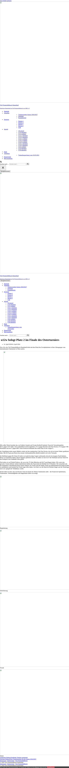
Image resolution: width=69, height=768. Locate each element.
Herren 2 (20, 126)
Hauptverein (7, 157)
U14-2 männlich (23, 145)
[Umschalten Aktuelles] (31, 285)
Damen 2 (21, 123)
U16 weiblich (22, 147)
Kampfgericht (22, 118)
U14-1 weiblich (22, 139)
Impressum (3, 760)
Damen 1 (21, 121)
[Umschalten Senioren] (31, 292)
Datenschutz (10, 760)
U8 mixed (21, 131)
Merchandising (8, 158)
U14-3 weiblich (22, 142)
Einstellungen (51, 767)
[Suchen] (1, 162)
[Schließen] (3, 167)
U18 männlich (22, 150)
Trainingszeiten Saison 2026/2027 (28, 114)
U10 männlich (22, 132)
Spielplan (21, 116)
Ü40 (19, 127)
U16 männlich (22, 148)
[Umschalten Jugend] (31, 301)
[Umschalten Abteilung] (31, 325)
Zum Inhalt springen (6, 1)
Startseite (6, 111)
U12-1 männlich (23, 135)
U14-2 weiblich (22, 140)
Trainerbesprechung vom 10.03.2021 (28, 155)
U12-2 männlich (23, 137)
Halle (5, 152)
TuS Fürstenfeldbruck (21, 760)
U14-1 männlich (23, 143)
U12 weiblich (22, 134)
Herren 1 (20, 124)
